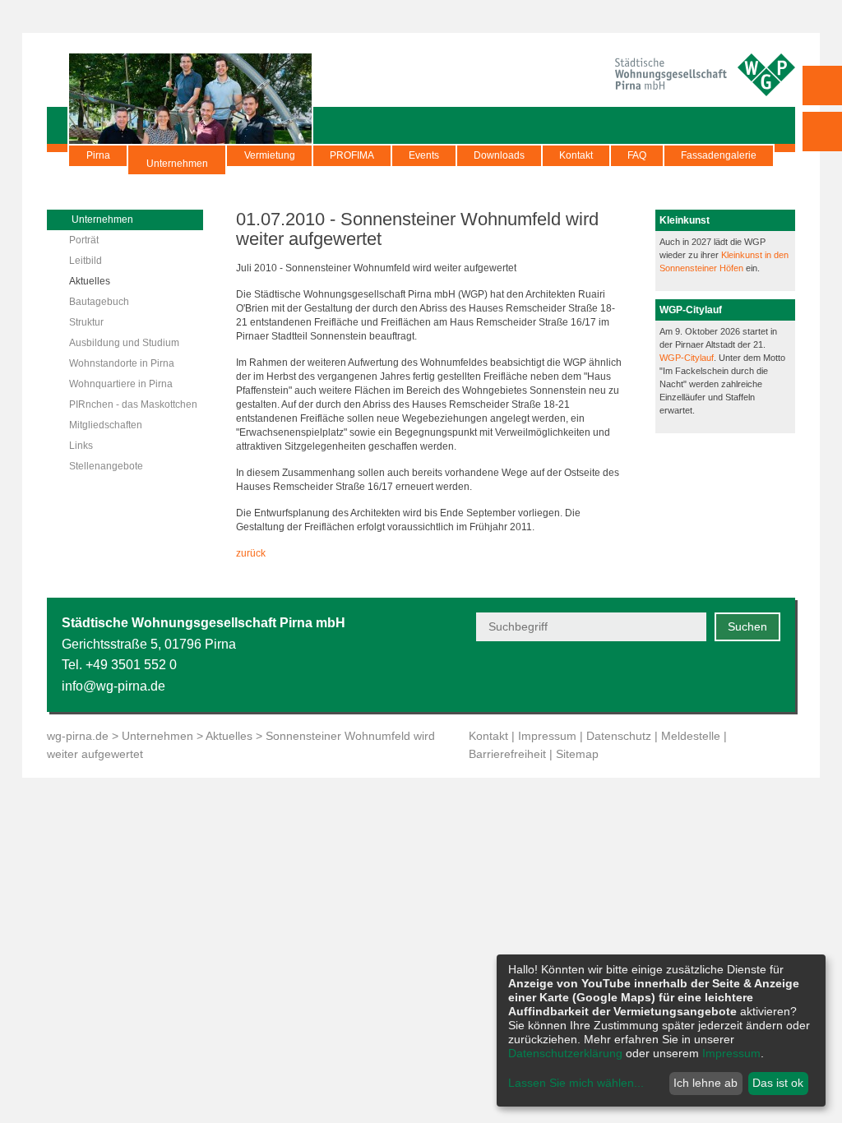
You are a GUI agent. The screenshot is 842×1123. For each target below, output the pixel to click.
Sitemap (577, 753)
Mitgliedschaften (105, 425)
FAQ (636, 155)
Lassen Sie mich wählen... (576, 1082)
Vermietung (269, 155)
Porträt (84, 240)
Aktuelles (89, 281)
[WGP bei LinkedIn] (770, 676)
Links (81, 445)
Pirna (98, 155)
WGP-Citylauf (686, 358)
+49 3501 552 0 (131, 665)
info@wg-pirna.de (113, 686)
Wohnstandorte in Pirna (121, 363)
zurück (251, 553)
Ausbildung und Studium (124, 343)
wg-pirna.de (78, 735)
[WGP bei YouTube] (649, 676)
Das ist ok (777, 1082)
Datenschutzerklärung (565, 1053)
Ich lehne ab (705, 1082)
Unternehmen (177, 163)
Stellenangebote (106, 466)
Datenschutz (618, 735)
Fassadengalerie (718, 155)
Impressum (547, 735)
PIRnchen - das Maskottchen (133, 404)
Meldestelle (690, 735)
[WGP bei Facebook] (689, 676)
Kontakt (576, 155)
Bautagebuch (99, 301)
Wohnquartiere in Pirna (121, 384)
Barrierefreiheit (507, 753)
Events (424, 155)
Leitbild (85, 260)
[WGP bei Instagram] (729, 676)
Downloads (499, 155)
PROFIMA (352, 155)
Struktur (86, 322)
